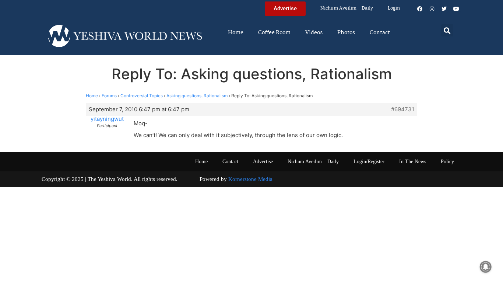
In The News (412, 161)
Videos (314, 32)
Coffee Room (274, 32)
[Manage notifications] (486, 267)
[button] (447, 30)
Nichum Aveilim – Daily (346, 8)
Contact (380, 32)
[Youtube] (456, 9)
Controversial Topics (141, 95)
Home (235, 32)
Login (394, 8)
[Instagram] (432, 9)
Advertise (263, 161)
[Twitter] (444, 9)
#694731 (402, 109)
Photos (346, 32)
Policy (447, 161)
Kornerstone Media (250, 179)
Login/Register (368, 161)
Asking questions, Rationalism (197, 95)
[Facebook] (420, 9)
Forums (109, 95)
